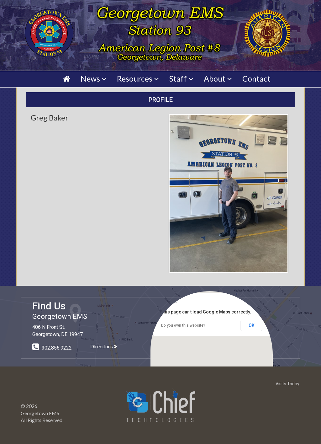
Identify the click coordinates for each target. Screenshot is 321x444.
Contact (256, 78)
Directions (102, 346)
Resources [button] (135, 78)
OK (252, 325)
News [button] (91, 78)
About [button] (215, 78)
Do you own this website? (183, 325)
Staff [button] (178, 78)
